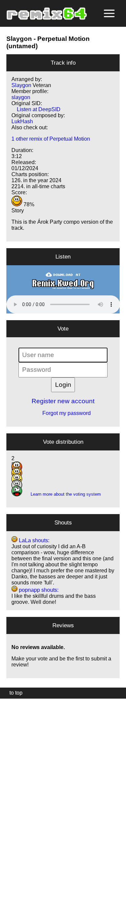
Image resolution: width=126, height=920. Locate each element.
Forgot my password (63, 413)
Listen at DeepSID (35, 109)
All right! (7, 894)
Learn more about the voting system (63, 494)
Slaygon (19, 38)
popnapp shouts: (37, 590)
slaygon (20, 97)
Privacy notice (9, 914)
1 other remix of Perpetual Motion (50, 139)
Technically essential (13, 809)
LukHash (22, 121)
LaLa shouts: (33, 540)
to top (13, 693)
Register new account (63, 401)
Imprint (8, 905)
